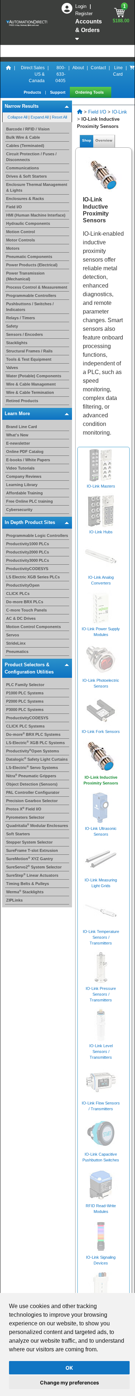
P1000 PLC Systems (25, 693)
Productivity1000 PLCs (27, 544)
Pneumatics (17, 651)
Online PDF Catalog (25, 451)
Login (81, 6)
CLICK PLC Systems (25, 726)
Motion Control (20, 232)
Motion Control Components (33, 626)
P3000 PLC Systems (25, 709)
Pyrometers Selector (25, 817)
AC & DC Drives (21, 618)
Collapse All (17, 117)
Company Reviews (23, 476)
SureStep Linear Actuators (32, 875)
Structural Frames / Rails (29, 351)
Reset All (59, 117)
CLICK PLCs (18, 593)
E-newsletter (18, 443)
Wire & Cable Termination (30, 392)
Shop (86, 140)
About (78, 67)
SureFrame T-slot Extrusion (32, 850)
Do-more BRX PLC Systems (33, 734)
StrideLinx (16, 643)
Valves (12, 367)
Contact (98, 67)
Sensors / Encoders (24, 334)
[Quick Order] (132, 74)
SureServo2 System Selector (34, 867)
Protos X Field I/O (23, 809)
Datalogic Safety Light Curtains (37, 759)
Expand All (40, 117)
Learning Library (21, 485)
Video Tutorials (20, 468)
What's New (17, 435)
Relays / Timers (20, 318)
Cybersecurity (19, 509)
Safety (12, 326)
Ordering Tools (90, 92)
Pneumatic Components (29, 256)
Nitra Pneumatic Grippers (31, 776)
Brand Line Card (21, 426)
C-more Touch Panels (26, 610)
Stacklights (16, 343)
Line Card (118, 71)
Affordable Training (24, 493)
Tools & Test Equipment (28, 359)
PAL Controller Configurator (32, 792)
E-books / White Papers (28, 460)
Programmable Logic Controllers (37, 535)
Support (58, 92)
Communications (22, 168)
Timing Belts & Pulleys (27, 883)
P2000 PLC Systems (25, 701)
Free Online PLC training (29, 501)
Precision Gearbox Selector (32, 801)
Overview (103, 140)
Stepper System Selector (29, 842)
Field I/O (14, 207)
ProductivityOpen (23, 585)
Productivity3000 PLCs (27, 560)
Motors (12, 248)
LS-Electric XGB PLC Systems (35, 743)
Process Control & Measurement (36, 287)
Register (84, 13)
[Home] (8, 74)
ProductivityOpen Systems (32, 751)
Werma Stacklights (25, 892)
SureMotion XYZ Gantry (29, 859)
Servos (12, 635)
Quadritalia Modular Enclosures (37, 825)
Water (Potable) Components (33, 376)
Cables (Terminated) (25, 145)
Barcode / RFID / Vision (28, 129)
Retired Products (22, 401)
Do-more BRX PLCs (24, 602)
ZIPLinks (14, 900)
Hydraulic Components (28, 223)
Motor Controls (20, 240)
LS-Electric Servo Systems (32, 767)
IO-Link (119, 112)
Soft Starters (18, 834)
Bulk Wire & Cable (23, 137)
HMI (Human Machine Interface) (36, 215)
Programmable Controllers (31, 295)
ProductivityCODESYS (27, 568)
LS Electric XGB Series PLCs (33, 577)
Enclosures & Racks (25, 198)
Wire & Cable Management (31, 384)
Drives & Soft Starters (26, 176)
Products (33, 92)
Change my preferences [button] (69, 1382)
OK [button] (69, 1368)
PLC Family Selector (25, 685)
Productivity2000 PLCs (27, 552)
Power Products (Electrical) (32, 265)
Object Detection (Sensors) (32, 784)
